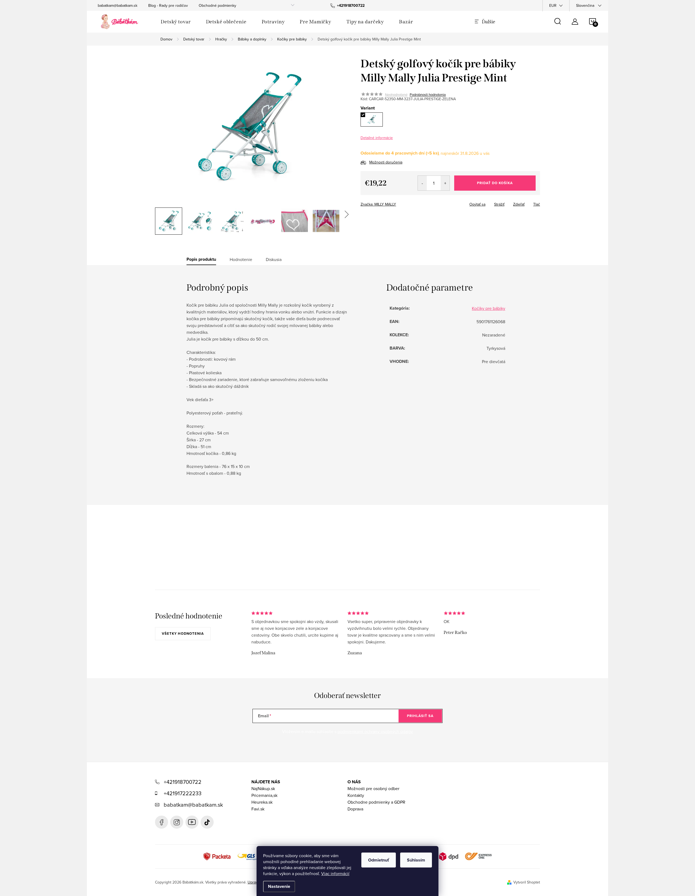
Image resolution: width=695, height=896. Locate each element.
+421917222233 (182, 793)
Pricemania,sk (264, 795)
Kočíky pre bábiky (488, 308)
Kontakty (356, 795)
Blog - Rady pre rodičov (168, 5)
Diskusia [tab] (274, 259)
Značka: (378, 204)
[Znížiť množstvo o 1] (422, 183)
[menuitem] (175, 22)
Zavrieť (414, 202)
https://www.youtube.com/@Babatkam (191, 822)
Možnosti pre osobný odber (373, 788)
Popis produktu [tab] (201, 259)
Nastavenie (279, 886)
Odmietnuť (378, 860)
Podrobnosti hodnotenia (428, 94)
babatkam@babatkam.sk (117, 5)
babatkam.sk (176, 822)
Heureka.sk (262, 802)
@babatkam (207, 822)
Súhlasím (416, 860)
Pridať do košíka (495, 183)
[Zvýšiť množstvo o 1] (445, 183)
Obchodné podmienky (217, 5)
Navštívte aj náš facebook (161, 822)
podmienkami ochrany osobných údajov (375, 731)
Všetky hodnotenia (183, 633)
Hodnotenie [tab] (241, 259)
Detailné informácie (377, 137)
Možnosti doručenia (385, 162)
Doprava (355, 809)
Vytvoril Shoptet (526, 882)
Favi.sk (257, 809)
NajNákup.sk (263, 788)
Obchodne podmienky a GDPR (376, 802)
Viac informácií (335, 873)
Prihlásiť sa (420, 715)
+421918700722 (182, 782)
